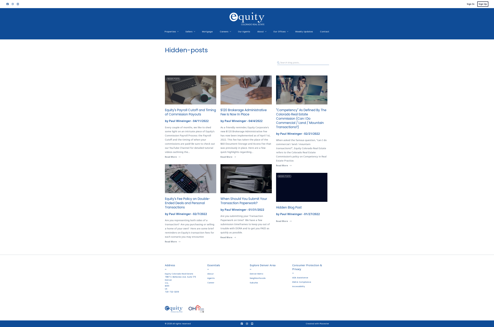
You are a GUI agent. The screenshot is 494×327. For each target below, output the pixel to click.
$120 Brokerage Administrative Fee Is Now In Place (243, 112)
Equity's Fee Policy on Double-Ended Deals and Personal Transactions (187, 203)
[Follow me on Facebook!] (7, 4)
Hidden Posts (173, 79)
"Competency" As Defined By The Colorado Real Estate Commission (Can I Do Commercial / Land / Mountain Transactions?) (301, 118)
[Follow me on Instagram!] (13, 4)
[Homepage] (247, 18)
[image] (190, 89)
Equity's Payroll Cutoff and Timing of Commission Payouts (190, 112)
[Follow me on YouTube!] (18, 4)
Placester (324, 323)
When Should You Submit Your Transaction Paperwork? (243, 201)
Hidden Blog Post (289, 207)
